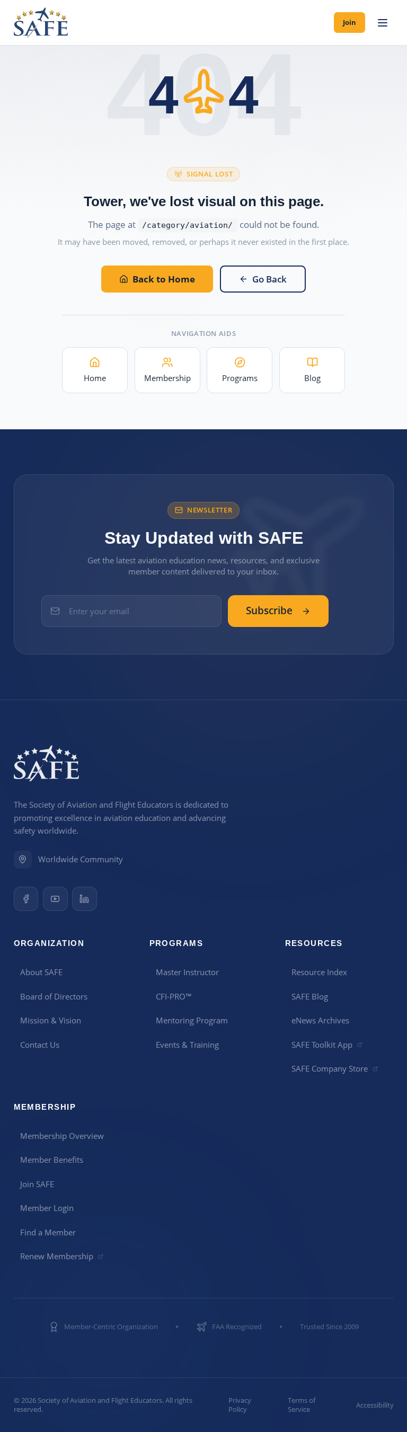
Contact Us (39, 1044)
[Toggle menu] (383, 22)
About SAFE (41, 972)
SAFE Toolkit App (321, 1044)
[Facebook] (26, 899)
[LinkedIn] (84, 899)
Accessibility (375, 1405)
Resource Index (319, 972)
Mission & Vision (50, 1020)
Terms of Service (301, 1405)
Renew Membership (56, 1256)
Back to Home (163, 279)
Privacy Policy (239, 1405)
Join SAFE (37, 1184)
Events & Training (187, 1044)
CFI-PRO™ (174, 996)
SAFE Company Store (329, 1068)
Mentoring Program (192, 1020)
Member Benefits (51, 1159)
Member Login (47, 1208)
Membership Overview (62, 1135)
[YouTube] (55, 899)
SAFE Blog (309, 996)
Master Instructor (187, 972)
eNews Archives (320, 1020)
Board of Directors (53, 996)
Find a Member (48, 1232)
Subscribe (269, 610)
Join (349, 22)
